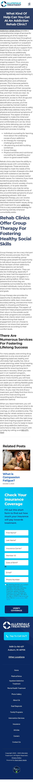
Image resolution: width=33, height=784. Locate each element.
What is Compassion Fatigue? (11, 477)
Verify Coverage (16, 609)
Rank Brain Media (21, 760)
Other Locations (17, 657)
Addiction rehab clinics (10, 31)
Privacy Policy (19, 598)
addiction (25, 205)
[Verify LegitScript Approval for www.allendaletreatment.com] (16, 767)
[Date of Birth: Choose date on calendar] (5, 567)
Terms (8, 599)
